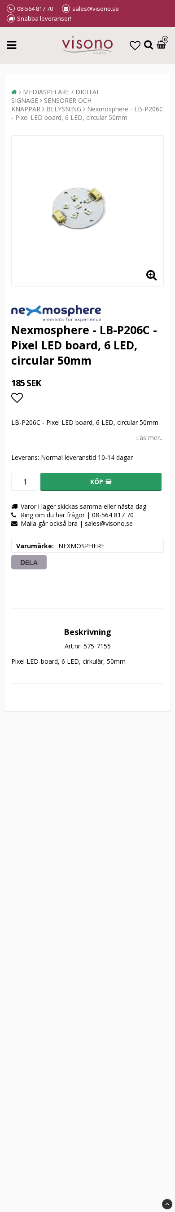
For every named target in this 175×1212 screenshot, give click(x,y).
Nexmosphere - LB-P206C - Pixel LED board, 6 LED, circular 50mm (87, 113)
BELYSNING (63, 109)
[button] (135, 45)
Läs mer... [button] (150, 437)
